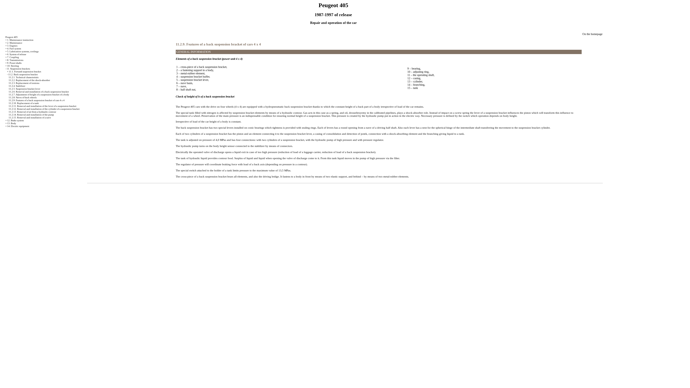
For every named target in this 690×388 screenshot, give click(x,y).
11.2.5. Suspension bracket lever (24, 88)
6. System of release (16, 54)
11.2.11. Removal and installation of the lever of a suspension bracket (42, 106)
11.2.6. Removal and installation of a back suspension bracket (39, 91)
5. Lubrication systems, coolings (23, 51)
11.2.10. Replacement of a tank (24, 103)
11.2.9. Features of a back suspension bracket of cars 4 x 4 (37, 100)
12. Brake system (15, 120)
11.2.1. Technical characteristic (24, 77)
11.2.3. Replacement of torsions (24, 83)
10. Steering (13, 65)
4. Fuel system (14, 48)
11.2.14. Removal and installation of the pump (31, 114)
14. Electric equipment (18, 126)
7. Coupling (13, 57)
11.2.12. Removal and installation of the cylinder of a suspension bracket (44, 109)
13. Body (11, 123)
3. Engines (12, 45)
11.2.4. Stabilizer (17, 86)
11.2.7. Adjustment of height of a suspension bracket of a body (39, 94)
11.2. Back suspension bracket (23, 74)
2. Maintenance (14, 42)
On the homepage (592, 34)
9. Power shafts (14, 63)
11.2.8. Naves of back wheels (23, 97)
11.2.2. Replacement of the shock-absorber (29, 80)
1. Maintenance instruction (20, 40)
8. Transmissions (15, 60)
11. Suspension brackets (18, 68)
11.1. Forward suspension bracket (25, 71)
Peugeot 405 (11, 37)
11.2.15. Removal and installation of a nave (30, 117)
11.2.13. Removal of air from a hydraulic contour (32, 111)
